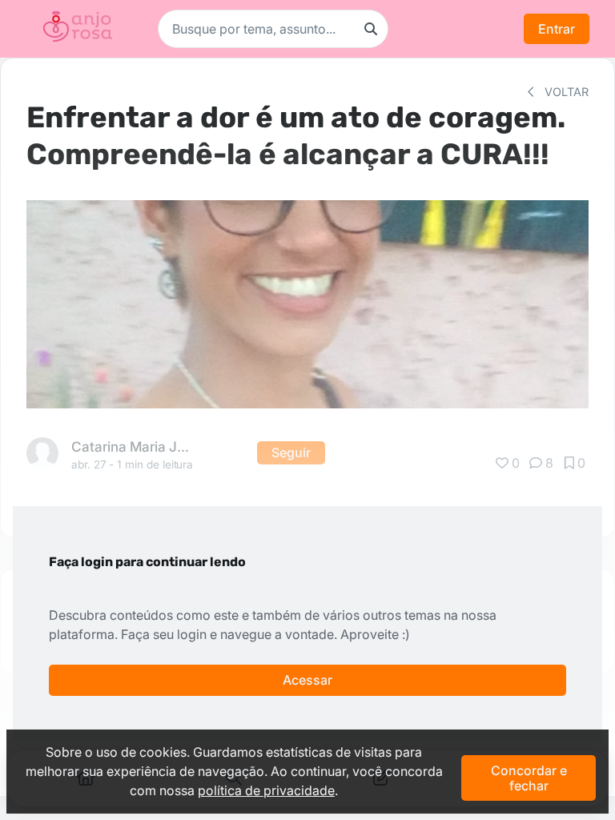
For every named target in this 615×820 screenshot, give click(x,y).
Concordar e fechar (529, 777)
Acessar (307, 680)
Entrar (556, 29)
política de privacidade (266, 790)
